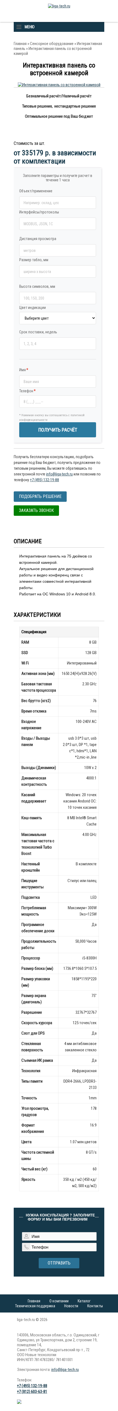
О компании (59, 1301)
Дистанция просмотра (37, 238)
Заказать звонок (36, 510)
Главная (20, 43)
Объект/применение (35, 191)
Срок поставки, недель (38, 332)
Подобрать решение (40, 496)
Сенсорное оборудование (52, 43)
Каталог (84, 1301)
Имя (23, 370)
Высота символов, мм (37, 286)
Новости (71, 1306)
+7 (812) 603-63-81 (32, 1391)
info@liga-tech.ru (59, 474)
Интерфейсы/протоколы (39, 212)
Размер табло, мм (33, 260)
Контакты (95, 1306)
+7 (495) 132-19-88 (44, 480)
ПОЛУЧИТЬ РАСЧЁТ (57, 430)
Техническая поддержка (35, 1306)
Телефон (27, 391)
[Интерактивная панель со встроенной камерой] (59, 84)
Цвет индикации (32, 307)
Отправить (59, 1263)
